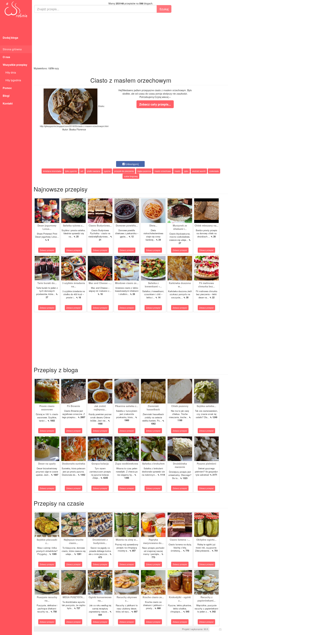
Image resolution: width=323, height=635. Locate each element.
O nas (6, 57)
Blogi (6, 96)
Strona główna (12, 49)
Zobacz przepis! (47, 250)
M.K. (206, 629)
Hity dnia (9, 72)
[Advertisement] (131, 39)
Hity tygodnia (12, 80)
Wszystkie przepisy (15, 65)
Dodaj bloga (10, 38)
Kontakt (8, 103)
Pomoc (7, 88)
